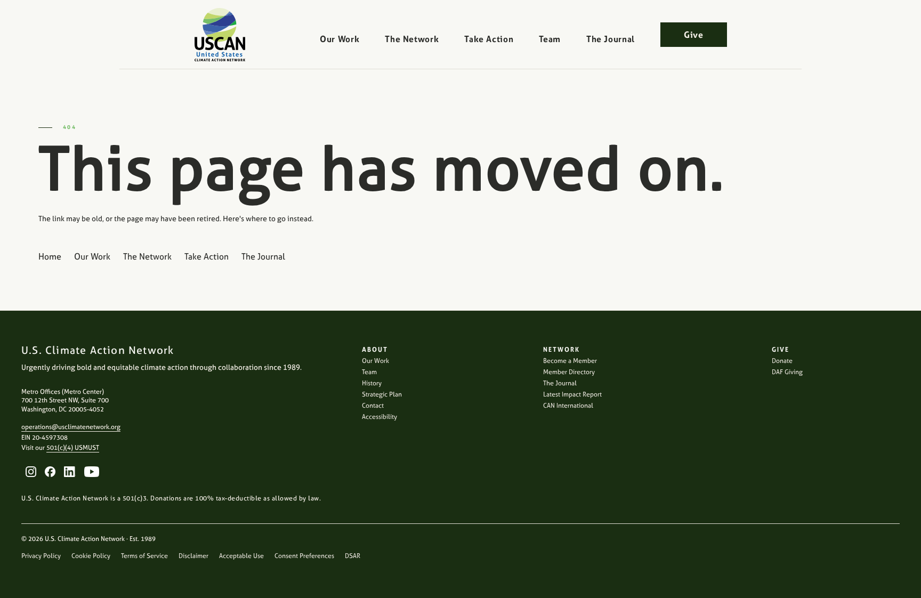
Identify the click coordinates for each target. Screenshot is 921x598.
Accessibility (379, 417)
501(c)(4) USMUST (72, 447)
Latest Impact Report (572, 394)
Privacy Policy (41, 556)
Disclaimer (193, 556)
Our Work (339, 39)
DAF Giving (787, 372)
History (372, 383)
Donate (782, 361)
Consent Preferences (304, 556)
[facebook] (50, 471)
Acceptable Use (241, 556)
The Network (412, 39)
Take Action (488, 39)
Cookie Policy (90, 556)
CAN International (568, 405)
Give (694, 35)
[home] (220, 34)
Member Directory (569, 372)
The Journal (610, 39)
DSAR (352, 556)
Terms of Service (144, 556)
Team (550, 39)
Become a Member (570, 361)
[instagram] (31, 471)
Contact (373, 405)
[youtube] (92, 471)
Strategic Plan (382, 394)
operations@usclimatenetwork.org (70, 427)
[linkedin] (70, 471)
